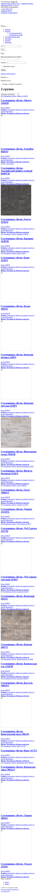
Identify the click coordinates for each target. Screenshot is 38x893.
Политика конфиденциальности (10, 889)
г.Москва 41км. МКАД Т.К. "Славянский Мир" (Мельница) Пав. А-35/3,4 (17, 4)
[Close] (6, 26)
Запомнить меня (8, 66)
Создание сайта (5, 891)
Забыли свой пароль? (8, 74)
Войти (3, 70)
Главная (7, 29)
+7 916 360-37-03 (6, 9)
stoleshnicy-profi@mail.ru (9, 13)
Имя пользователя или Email (11, 57)
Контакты (8, 42)
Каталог (7, 31)
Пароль (4, 62)
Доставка (8, 39)
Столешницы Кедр (15, 33)
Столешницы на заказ (12, 37)
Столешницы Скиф (15, 35)
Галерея (7, 40)
